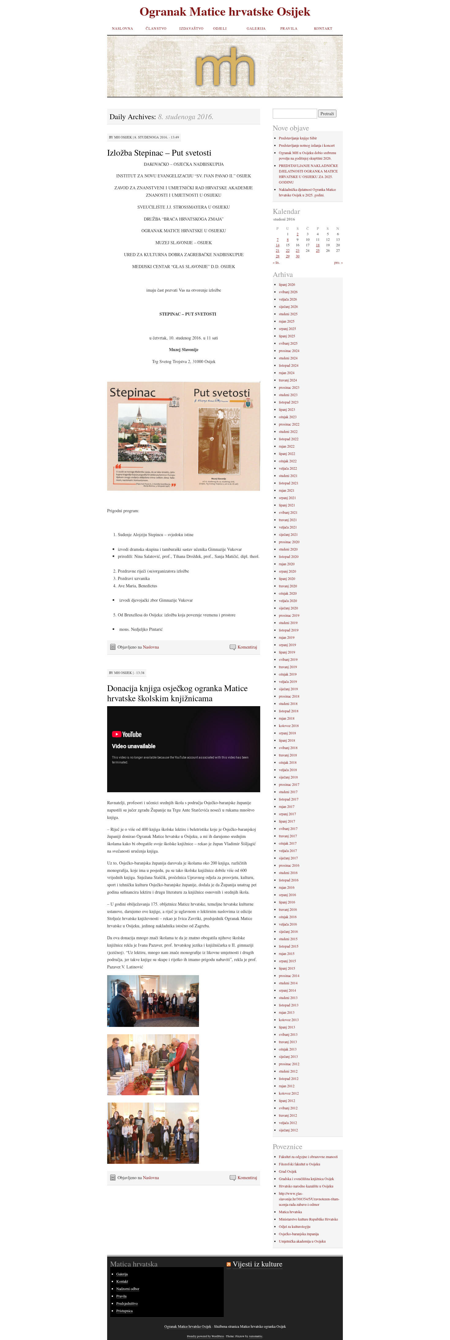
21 (277, 250)
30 (297, 255)
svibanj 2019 (288, 659)
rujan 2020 (286, 563)
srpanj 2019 (287, 644)
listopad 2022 (288, 438)
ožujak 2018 (288, 762)
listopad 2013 (288, 1004)
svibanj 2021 (288, 512)
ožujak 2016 (288, 916)
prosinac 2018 (289, 696)
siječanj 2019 (288, 688)
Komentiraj (247, 647)
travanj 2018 (288, 754)
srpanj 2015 (287, 960)
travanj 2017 (288, 835)
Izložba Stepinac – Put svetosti (159, 152)
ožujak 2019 (288, 674)
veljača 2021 (288, 526)
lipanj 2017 (287, 821)
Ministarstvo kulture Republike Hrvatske (308, 1219)
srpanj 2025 (287, 328)
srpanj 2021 (287, 497)
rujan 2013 (286, 1012)
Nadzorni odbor (127, 1288)
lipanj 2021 (287, 504)
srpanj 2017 (287, 813)
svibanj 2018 (288, 747)
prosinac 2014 (289, 975)
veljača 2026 (288, 299)
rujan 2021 (286, 490)
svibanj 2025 (288, 343)
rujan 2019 (286, 637)
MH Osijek (123, 137)
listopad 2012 (288, 1078)
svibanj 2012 (288, 1107)
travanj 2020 (288, 585)
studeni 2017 (288, 791)
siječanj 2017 (288, 857)
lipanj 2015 (287, 968)
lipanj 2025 (287, 335)
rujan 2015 (286, 953)
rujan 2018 (286, 718)
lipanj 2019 (287, 651)
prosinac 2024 (289, 350)
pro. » (338, 262)
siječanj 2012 (288, 1129)
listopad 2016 (288, 879)
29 (288, 255)
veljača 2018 (288, 769)
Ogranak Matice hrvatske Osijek (225, 11)
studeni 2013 (288, 997)
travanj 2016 (288, 909)
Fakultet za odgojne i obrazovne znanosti (308, 1156)
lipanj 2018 (287, 740)
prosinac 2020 (289, 541)
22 (288, 250)
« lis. (276, 262)
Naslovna (122, 28)
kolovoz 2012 (289, 1093)
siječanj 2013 (288, 1056)
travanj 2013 (288, 1041)
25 (318, 250)
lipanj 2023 (287, 409)
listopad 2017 (288, 799)
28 (277, 255)
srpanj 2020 (287, 571)
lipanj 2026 (287, 284)
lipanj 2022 (287, 453)
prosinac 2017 (289, 784)
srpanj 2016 (287, 894)
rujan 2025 (286, 321)
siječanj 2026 (288, 306)
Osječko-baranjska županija (299, 1233)
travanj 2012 (288, 1115)
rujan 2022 (286, 446)
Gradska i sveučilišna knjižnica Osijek (306, 1178)
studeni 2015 (288, 938)
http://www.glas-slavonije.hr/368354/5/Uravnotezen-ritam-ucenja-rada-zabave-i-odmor (309, 1199)
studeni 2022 (288, 431)
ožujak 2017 (288, 843)
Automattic (255, 1336)
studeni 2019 (288, 622)
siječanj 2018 (288, 776)
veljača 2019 (288, 681)
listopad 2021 (288, 482)
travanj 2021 (288, 519)
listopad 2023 (288, 401)
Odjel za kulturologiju (294, 1226)
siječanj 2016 (288, 931)
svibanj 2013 (288, 1034)
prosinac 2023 (289, 387)
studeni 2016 (288, 872)
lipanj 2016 (287, 901)
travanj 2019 (288, 666)
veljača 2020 (288, 600)
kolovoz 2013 (289, 1019)
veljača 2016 (288, 924)
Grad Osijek (288, 1171)
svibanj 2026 (288, 291)
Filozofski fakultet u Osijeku (299, 1163)
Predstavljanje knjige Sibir (298, 137)
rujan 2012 (286, 1085)
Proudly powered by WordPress (205, 1336)
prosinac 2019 (289, 615)
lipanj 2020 (287, 578)
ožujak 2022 (288, 460)
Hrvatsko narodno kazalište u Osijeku (306, 1185)
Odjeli (220, 28)
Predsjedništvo (127, 1303)
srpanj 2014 (287, 990)
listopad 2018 (288, 710)
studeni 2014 (288, 982)
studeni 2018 (288, 703)
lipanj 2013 (287, 1026)
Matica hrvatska (290, 1211)
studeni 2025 (288, 313)
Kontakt (323, 28)
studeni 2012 (288, 1071)
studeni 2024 (288, 357)
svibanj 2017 (288, 828)
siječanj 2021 (288, 534)
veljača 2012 (288, 1122)
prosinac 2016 (289, 865)
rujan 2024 (286, 372)
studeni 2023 (288, 394)
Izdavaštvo (191, 28)
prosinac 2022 (289, 424)
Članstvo (156, 28)
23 (297, 250)
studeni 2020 (288, 549)
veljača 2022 (288, 468)
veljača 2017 (288, 850)
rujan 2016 (286, 887)
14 (277, 244)
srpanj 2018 (287, 732)
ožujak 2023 (288, 416)
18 (318, 244)
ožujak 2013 (288, 1049)
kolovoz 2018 (289, 725)
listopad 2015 (288, 946)
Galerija (256, 28)
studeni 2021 (288, 475)
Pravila (289, 28)
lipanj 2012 (287, 1100)
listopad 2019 (288, 629)
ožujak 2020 (288, 593)
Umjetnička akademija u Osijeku (302, 1241)
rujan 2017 (286, 806)
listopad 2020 (288, 556)
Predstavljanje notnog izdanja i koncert (307, 145)
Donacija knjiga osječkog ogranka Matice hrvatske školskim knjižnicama (177, 693)
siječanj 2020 (288, 607)
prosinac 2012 (289, 1063)
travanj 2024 (288, 379)
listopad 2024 (288, 365)
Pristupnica (124, 1310)
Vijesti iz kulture (258, 1264)
